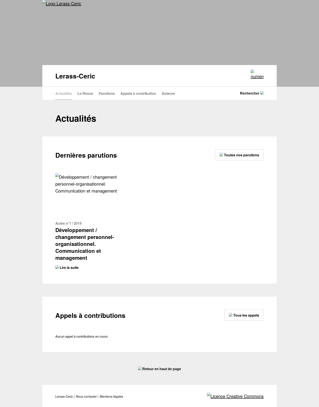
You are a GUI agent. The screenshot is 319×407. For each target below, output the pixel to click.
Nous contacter (87, 396)
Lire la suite (69, 267)
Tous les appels (245, 315)
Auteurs (168, 93)
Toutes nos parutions (241, 154)
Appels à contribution (138, 93)
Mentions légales (111, 396)
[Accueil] (61, 3)
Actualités (63, 93)
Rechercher (250, 93)
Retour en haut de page (161, 369)
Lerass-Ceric (64, 396)
